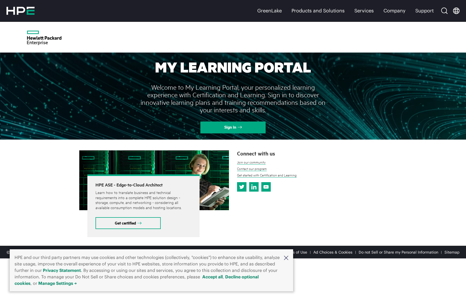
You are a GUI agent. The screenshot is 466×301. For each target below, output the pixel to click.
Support (424, 11)
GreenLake (269, 11)
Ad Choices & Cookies (332, 252)
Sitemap (452, 252)
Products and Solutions (318, 11)
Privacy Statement (62, 270)
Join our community (251, 162)
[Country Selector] (456, 11)
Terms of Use (295, 252)
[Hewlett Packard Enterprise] (20, 11)
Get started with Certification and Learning (267, 175)
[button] (286, 257)
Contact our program (252, 169)
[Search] (444, 11)
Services (364, 11)
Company (394, 11)
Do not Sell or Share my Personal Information (398, 252)
